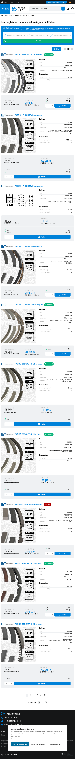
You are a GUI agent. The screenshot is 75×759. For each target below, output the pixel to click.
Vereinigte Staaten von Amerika (55, 2)
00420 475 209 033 (11, 718)
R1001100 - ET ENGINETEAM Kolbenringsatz (28, 504)
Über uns (3, 735)
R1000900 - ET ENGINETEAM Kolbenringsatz (29, 305)
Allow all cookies (20, 744)
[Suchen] (63, 9)
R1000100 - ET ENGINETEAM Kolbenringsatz (28, 55)
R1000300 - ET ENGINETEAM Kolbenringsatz (29, 186)
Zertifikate (4, 738)
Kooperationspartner (7, 741)
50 (46, 702)
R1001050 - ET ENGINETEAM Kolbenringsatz (28, 434)
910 (45, 695)
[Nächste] (48, 695)
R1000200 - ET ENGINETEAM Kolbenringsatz (29, 115)
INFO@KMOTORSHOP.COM (13, 721)
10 (39, 702)
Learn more (14, 739)
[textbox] (15, 35)
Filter (58, 49)
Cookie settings (55, 744)
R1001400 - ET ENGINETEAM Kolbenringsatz (28, 624)
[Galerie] (64, 49)
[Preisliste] (72, 49)
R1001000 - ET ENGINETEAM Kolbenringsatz (28, 364)
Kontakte (3, 746)
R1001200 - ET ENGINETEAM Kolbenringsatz (28, 564)
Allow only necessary (38, 744)
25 (42, 702)
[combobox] (15, 35)
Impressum (4, 743)
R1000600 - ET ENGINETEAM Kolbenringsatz (29, 246)
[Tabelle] (68, 49)
